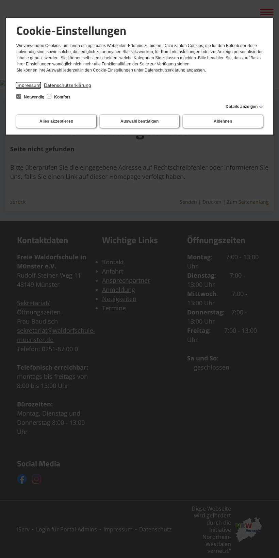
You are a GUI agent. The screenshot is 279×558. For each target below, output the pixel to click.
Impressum (28, 85)
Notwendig (34, 97)
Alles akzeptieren (56, 121)
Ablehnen (223, 121)
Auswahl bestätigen (139, 121)
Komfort (61, 97)
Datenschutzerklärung (67, 85)
